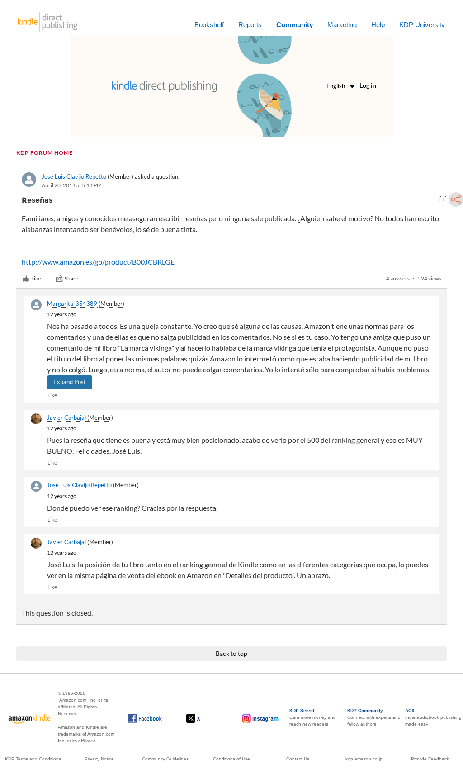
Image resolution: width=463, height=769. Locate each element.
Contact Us (297, 758)
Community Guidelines (165, 758)
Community (294, 24)
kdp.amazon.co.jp (364, 758)
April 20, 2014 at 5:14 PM (72, 185)
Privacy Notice (99, 758)
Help (378, 24)
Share (71, 278)
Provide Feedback (430, 758)
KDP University (422, 24)
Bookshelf (209, 24)
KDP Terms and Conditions (33, 758)
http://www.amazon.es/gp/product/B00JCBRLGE (98, 261)
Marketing (342, 24)
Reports (250, 24)
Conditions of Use (231, 758)
